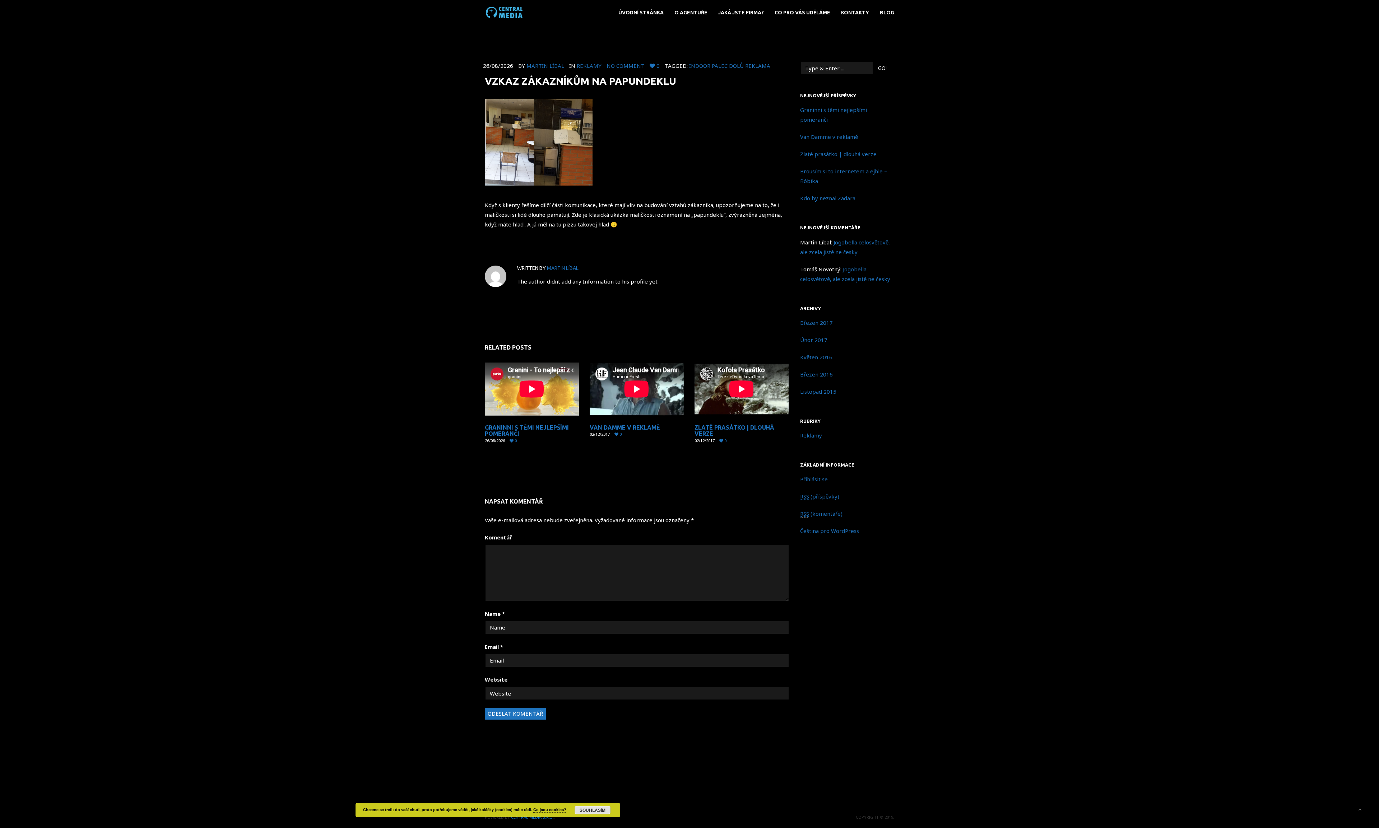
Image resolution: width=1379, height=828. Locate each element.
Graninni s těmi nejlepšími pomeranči (527, 430)
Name (495, 613)
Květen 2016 (816, 357)
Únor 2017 (813, 339)
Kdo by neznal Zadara (827, 198)
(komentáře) (821, 513)
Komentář (498, 537)
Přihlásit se (814, 479)
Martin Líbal (545, 65)
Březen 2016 (816, 374)
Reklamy (589, 65)
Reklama (757, 65)
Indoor (699, 65)
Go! (882, 68)
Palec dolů (728, 65)
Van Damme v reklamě (625, 427)
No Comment (626, 65)
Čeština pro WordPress (829, 530)
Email (494, 646)
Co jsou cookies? (549, 809)
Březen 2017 (816, 322)
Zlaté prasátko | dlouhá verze (734, 430)
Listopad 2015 (818, 391)
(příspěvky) (819, 496)
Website (496, 679)
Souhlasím (592, 810)
